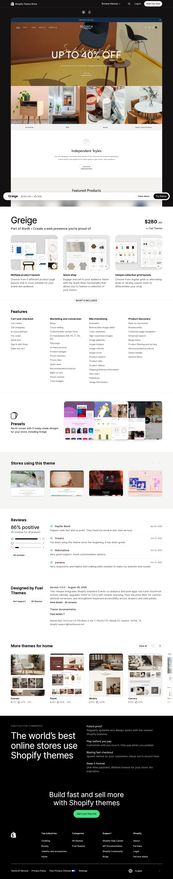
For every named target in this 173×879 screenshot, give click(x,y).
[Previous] (153, 463)
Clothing (45, 840)
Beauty (45, 846)
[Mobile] (89, 12)
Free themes (78, 846)
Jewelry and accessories (54, 851)
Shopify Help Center (113, 840)
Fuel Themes (155, 228)
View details (56, 602)
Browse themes (110, 3)
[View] (28, 484)
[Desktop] (83, 12)
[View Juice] (96, 420)
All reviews (18, 555)
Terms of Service (19, 870)
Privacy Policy (39, 870)
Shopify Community (113, 851)
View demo (144, 196)
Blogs (105, 856)
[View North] (130, 420)
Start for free (153, 3)
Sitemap (83, 870)
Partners (137, 846)
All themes (36, 601)
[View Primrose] (113, 420)
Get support (19, 601)
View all (143, 646)
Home (44, 856)
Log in (138, 3)
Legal (136, 851)
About (136, 840)
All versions (71, 602)
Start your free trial (86, 813)
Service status (140, 856)
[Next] (160, 463)
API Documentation (112, 846)
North (26, 229)
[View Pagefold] (79, 420)
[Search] (129, 4)
